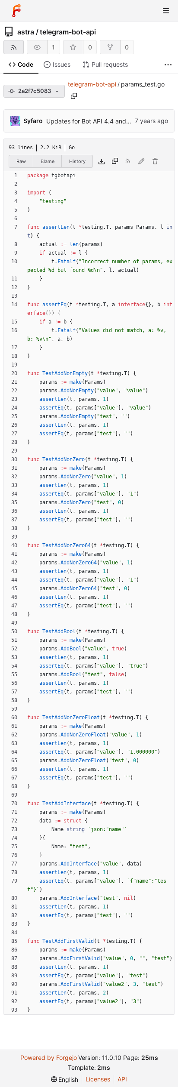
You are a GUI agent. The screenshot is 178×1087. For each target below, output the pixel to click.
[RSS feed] (13, 47)
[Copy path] (74, 96)
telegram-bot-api (68, 32)
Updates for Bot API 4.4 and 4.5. (92, 121)
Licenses (98, 1079)
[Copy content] (114, 161)
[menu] (65, 1079)
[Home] (16, 10)
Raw (21, 161)
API (122, 1079)
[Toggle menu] (166, 10)
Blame (47, 161)
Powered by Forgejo (48, 1057)
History (77, 161)
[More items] (168, 65)
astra (25, 32)
